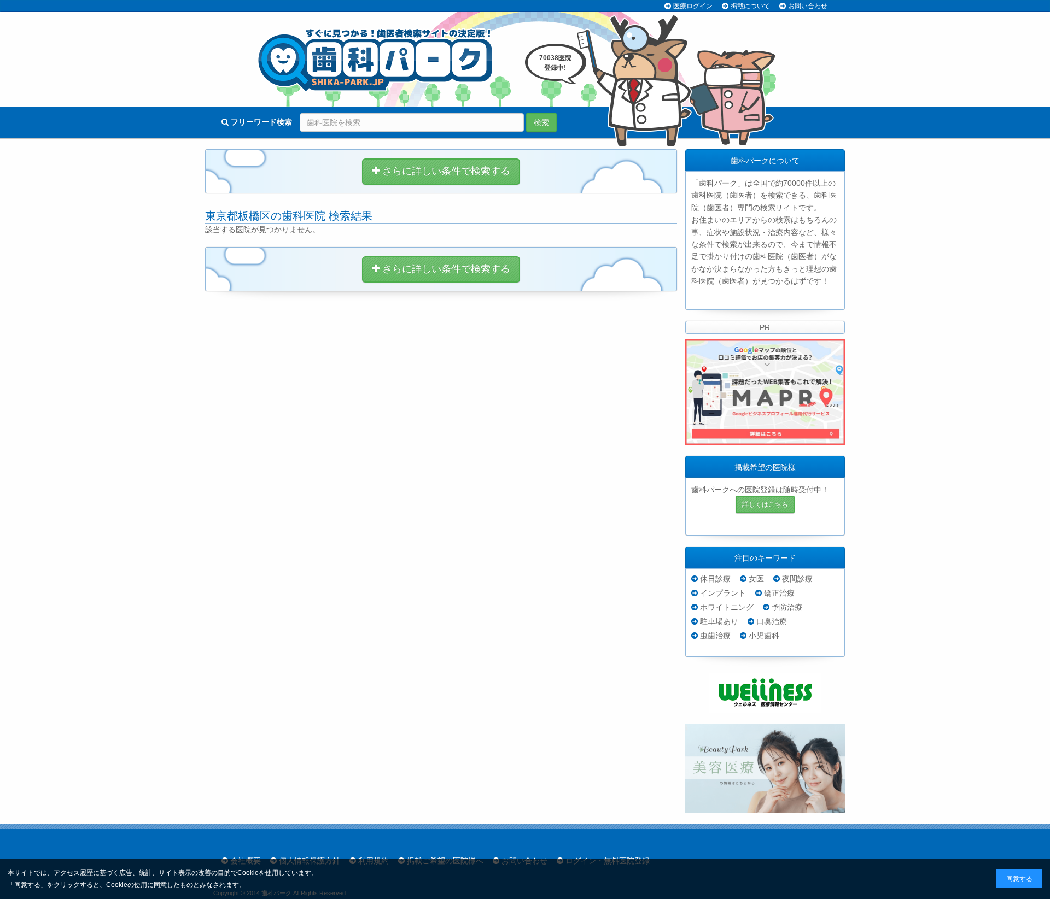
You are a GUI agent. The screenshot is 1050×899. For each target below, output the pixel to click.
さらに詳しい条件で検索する (445, 171)
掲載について (750, 6)
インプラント (723, 593)
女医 (756, 578)
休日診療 (715, 578)
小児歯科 (764, 635)
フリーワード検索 (260, 121)
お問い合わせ (807, 6)
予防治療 (787, 607)
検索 (541, 122)
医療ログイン (693, 6)
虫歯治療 (715, 635)
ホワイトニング (727, 607)
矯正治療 (779, 593)
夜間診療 (797, 578)
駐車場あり (719, 621)
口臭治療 (771, 621)
